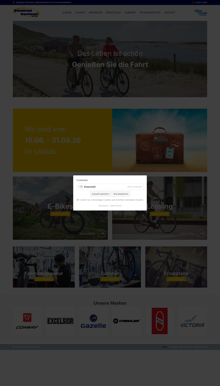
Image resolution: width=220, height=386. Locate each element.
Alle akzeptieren (121, 194)
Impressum (103, 206)
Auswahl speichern (100, 194)
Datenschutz (116, 206)
